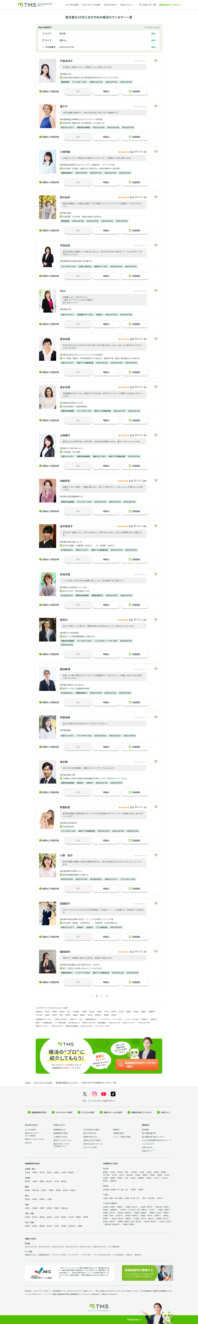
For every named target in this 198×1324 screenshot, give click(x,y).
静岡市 (166, 1212)
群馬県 (72, 1190)
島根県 (49, 1217)
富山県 (49, 1181)
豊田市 (133, 1189)
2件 (145, 387)
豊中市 (159, 1198)
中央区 (47, 1011)
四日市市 (119, 1215)
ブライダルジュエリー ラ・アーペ (39, 1294)
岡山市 (120, 1218)
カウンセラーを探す (64, 1112)
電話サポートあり (101, 266)
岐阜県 (34, 1199)
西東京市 (98, 1015)
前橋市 (143, 1212)
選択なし (63, 40)
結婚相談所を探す (39, 1112)
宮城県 (49, 1172)
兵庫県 (34, 1208)
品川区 (91, 1011)
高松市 (112, 1221)
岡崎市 (141, 1189)
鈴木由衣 (65, 197)
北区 (68, 1011)
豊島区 (106, 1015)
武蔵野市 (151, 1011)
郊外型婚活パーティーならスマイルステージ (67, 1291)
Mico (63, 291)
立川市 (156, 1178)
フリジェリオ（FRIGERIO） (91, 1294)
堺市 (144, 1198)
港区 (61, 1015)
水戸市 (112, 1212)
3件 (145, 197)
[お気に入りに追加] (155, 60)
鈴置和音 (65, 807)
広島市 (143, 1218)
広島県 (27, 1217)
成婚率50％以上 (31, 1255)
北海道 (27, 1172)
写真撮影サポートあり (85, 314)
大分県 (56, 1226)
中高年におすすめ (96, 82)
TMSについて (59, 1125)
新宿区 (128, 1011)
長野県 (41, 1181)
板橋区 (143, 1011)
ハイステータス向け (82, 973)
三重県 (49, 1199)
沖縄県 (79, 1226)
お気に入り (165, 1112)
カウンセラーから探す (91, 4)
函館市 (119, 1207)
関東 (26, 1186)
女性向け (89, 783)
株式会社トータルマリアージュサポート (38, 1291)
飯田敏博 (65, 669)
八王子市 (164, 1178)
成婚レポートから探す (113, 1112)
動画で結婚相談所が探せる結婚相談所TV (66, 1294)
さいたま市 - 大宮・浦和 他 (137, 1209)
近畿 (26, 1204)
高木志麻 (65, 387)
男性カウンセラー (42, 1026)
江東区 (47, 1015)
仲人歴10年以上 (67, 550)
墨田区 (163, 1172)
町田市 (67, 1015)
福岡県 (27, 1226)
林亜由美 (65, 717)
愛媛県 (78, 1217)
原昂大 (64, 619)
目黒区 (75, 1015)
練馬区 (82, 1015)
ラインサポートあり (79, 82)
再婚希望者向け (66, 173)
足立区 (113, 1015)
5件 (145, 151)
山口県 (56, 1217)
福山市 (150, 1218)
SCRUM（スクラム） (133, 1291)
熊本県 (49, 1226)
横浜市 (166, 1207)
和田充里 (65, 574)
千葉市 (166, 1209)
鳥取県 (41, 1217)
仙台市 (134, 1207)
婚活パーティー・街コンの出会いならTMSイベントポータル (104, 1291)
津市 (111, 1215)
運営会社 (145, 1125)
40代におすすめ (111, 82)
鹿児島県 (72, 1226)
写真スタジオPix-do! (109, 1294)
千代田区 (76, 1011)
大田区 (99, 1011)
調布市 (105, 1181)
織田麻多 (65, 951)
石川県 (56, 1181)
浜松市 (158, 1212)
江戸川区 (39, 1015)
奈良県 (56, 1208)
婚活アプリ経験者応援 (85, 363)
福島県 (71, 1172)
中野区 (54, 1011)
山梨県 (34, 1181)
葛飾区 (156, 1172)
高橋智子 (65, 903)
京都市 (105, 1218)
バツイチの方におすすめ (102, 1255)
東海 (26, 1195)
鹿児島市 (116, 1224)
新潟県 (27, 1181)
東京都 (62, 33)
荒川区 (90, 1015)
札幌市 (112, 1207)
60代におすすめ (85, 1246)
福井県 (63, 1181)
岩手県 (41, 1172)
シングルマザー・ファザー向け (106, 641)
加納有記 (65, 480)
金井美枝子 (66, 526)
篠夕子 (64, 106)
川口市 (151, 1209)
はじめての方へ (110, 4)
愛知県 (27, 1199)
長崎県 (41, 1226)
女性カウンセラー (67, 127)
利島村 (62, 1011)
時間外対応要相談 (83, 127)
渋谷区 (54, 1015)
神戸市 (149, 1215)
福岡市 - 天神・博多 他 (132, 1221)
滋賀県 (49, 1208)
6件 (145, 339)
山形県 (63, 1172)
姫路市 (157, 1215)
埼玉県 (43, 1190)
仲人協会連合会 (146, 1291)
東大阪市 (151, 1198)
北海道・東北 (30, 1169)
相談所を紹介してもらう (169, 4)
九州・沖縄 (29, 1222)
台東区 (84, 1011)
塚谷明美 (65, 339)
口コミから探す (88, 1112)
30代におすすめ (66, 47)
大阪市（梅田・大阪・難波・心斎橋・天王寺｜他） (121, 1198)
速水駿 (64, 762)
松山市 (165, 1218)
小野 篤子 (66, 855)
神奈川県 (35, 1190)
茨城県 (58, 1190)
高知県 (85, 1217)
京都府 (41, 1208)
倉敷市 (128, 1218)
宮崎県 (63, 1226)
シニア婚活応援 (101, 927)
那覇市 (131, 1224)
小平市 (106, 1011)
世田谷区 (39, 1011)
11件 (144, 619)
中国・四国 (29, 1213)
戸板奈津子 (66, 61)
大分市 (168, 1221)
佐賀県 (34, 1226)
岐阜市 (134, 1215)
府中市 (113, 1011)
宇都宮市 (127, 1212)
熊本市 (153, 1221)
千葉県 (50, 1190)
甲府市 (149, 1207)
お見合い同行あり (85, 266)
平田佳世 (65, 245)
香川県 (71, 1217)
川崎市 (105, 1209)
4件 (145, 435)
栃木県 (65, 1190)
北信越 (27, 1177)
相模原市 (113, 1209)
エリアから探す (72, 4)
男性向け (99, 314)
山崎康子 (65, 435)
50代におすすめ (99, 127)
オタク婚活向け (118, 1255)
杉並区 (136, 1011)
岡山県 (34, 1217)
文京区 (121, 1011)
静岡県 (41, 1199)
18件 (144, 526)
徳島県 (63, 1217)
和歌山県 (64, 1208)
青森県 (34, 1172)
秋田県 (56, 1172)
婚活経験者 (65, 82)
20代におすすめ (125, 173)
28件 (144, 480)
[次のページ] (107, 996)
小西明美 (65, 152)
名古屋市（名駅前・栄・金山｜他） (116, 1189)
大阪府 (27, 1208)
